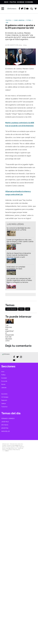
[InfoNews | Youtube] (27, 9)
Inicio (6, 2)
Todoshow (4, 406)
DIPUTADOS (4, 425)
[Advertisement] (19, 538)
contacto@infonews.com (11, 448)
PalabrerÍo (4, 400)
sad (27, 309)
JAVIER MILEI (5, 421)
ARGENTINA (4, 428)
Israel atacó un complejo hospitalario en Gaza (16, 268)
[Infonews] (6, 354)
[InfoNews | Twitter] (22, 8)
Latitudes (3, 387)
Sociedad (20, 2)
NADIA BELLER (5, 431)
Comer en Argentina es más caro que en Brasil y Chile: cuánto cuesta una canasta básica (20, 241)
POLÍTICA (8, 20)
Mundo (3, 384)
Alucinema (4, 394)
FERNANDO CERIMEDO (8, 418)
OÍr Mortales (4, 397)
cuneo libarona (11, 309)
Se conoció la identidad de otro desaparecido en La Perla (18, 229)
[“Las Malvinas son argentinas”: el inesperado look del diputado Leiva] (9, 323)
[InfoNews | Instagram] (25, 8)
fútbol (21, 309)
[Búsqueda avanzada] (36, 9)
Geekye (3, 403)
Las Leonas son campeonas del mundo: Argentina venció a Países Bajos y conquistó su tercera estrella (19, 281)
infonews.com (5, 444)
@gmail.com (19, 445)
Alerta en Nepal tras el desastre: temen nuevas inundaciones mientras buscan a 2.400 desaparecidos (19, 256)
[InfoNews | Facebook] (19, 8)
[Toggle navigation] (2, 8)
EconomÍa (29, 2)
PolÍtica (13, 2)
